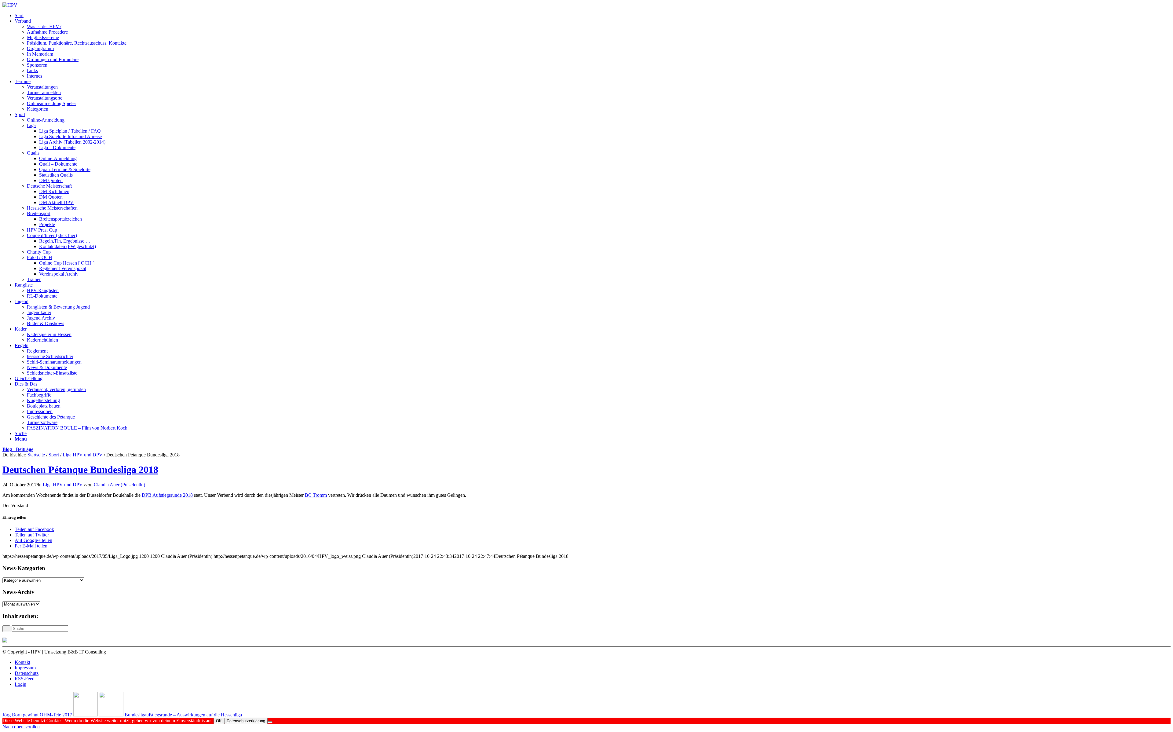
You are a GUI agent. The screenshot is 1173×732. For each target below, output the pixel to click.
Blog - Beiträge (17, 449)
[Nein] (270, 722)
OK (219, 721)
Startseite (36, 454)
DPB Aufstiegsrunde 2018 (167, 495)
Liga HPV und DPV (83, 454)
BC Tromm (316, 495)
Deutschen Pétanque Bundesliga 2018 (80, 469)
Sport (54, 454)
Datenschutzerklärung (246, 721)
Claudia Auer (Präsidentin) (119, 484)
